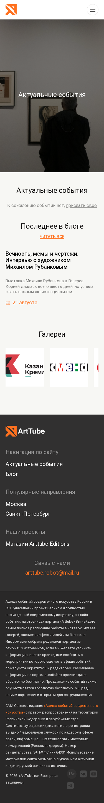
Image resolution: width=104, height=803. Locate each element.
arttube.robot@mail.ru (52, 572)
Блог (12, 474)
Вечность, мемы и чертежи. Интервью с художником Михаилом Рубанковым (42, 260)
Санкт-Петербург (28, 513)
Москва (16, 504)
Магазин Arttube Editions (37, 543)
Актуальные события (52, 190)
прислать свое (81, 205)
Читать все (52, 236)
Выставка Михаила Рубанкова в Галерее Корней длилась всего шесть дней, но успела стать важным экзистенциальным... (49, 286)
